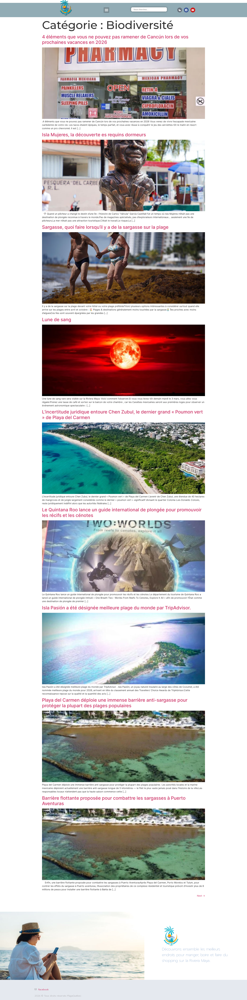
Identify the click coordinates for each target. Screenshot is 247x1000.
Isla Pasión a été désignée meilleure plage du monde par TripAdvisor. (116, 608)
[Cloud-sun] (179, 10)
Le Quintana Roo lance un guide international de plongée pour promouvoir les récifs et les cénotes (122, 512)
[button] (106, 10)
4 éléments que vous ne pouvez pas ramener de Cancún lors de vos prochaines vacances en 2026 (115, 39)
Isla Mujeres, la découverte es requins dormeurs (94, 134)
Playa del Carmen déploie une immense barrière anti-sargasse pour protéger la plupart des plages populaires (114, 702)
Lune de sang (56, 319)
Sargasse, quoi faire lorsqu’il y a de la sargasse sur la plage (105, 227)
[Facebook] (186, 10)
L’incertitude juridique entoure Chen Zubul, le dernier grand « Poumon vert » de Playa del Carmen (122, 414)
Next (201, 895)
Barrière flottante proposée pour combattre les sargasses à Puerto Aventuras (114, 800)
